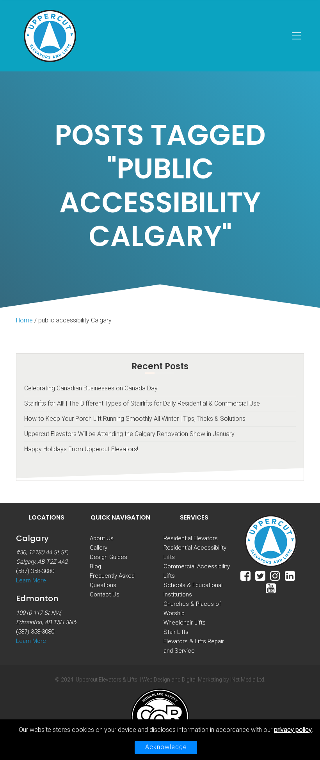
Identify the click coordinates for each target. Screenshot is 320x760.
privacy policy (293, 729)
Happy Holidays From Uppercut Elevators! (81, 449)
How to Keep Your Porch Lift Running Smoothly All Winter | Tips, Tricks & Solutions (134, 418)
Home (24, 320)
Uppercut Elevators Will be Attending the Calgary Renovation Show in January (129, 434)
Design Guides (108, 557)
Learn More (31, 580)
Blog (95, 566)
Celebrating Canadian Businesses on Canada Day (91, 388)
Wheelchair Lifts (185, 622)
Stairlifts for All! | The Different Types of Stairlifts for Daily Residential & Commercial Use (142, 403)
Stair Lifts (176, 631)
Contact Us (104, 594)
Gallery (98, 547)
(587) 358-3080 (35, 571)
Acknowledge (166, 747)
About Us (102, 538)
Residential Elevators (191, 538)
